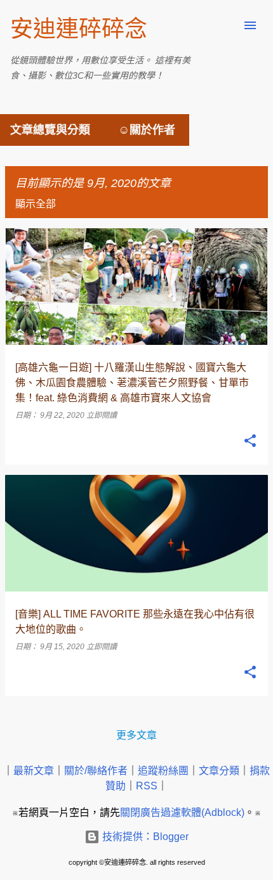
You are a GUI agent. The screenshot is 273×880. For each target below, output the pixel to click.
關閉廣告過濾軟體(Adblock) (182, 812)
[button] (250, 441)
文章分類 (219, 770)
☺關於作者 (146, 130)
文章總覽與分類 (50, 130)
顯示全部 (35, 203)
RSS (146, 785)
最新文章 (33, 770)
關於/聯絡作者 (96, 770)
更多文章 (136, 735)
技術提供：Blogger (144, 836)
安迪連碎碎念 (78, 29)
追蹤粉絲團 (163, 770)
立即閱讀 (101, 415)
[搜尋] (224, 25)
